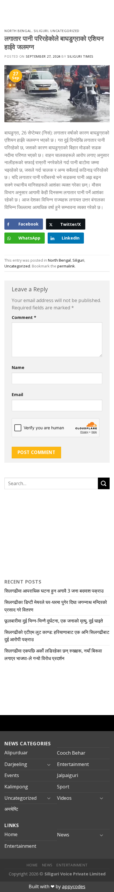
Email (17, 394)
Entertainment (73, 764)
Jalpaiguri (67, 775)
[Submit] (104, 483)
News (63, 834)
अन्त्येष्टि (11, 809)
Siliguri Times (80, 56)
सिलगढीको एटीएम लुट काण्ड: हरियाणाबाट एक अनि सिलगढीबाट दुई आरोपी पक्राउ (56, 636)
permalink (66, 266)
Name (18, 367)
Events (11, 775)
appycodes (73, 886)
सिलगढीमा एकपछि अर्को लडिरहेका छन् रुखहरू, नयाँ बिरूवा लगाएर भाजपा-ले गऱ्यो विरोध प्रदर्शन (53, 655)
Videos (64, 798)
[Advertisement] (40, 532)
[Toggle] (48, 764)
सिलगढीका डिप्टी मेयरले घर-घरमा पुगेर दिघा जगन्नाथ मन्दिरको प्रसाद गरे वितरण (55, 606)
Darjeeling (15, 764)
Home (11, 834)
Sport (63, 786)
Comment (24, 317)
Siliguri (41, 31)
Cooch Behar (71, 753)
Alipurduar (16, 752)
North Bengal (18, 31)
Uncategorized (64, 31)
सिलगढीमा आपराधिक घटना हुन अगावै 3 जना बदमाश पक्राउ (53, 591)
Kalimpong (16, 786)
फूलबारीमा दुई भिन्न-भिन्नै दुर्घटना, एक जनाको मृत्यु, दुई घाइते (53, 621)
